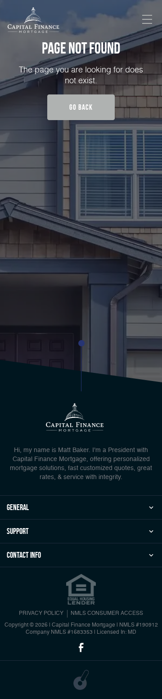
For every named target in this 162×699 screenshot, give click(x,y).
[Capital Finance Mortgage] (34, 21)
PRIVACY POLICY (41, 613)
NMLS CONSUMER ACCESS (107, 613)
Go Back (81, 107)
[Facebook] (81, 648)
